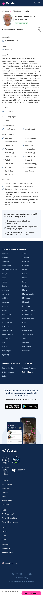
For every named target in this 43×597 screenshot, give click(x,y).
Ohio (24, 322)
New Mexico (27, 314)
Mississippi (6, 302)
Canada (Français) (29, 368)
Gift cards (5, 505)
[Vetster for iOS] (13, 406)
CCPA (4, 539)
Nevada (4, 310)
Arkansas (26, 258)
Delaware (26, 266)
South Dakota (27, 334)
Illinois (24, 278)
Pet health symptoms (10, 522)
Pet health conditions (10, 518)
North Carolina (28, 318)
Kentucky (25, 286)
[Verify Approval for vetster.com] (15, 460)
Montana (5, 306)
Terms (4, 535)
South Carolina (7, 334)
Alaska (24, 254)
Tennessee (6, 338)
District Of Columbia (9, 270)
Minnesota (26, 298)
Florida (25, 270)
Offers (4, 497)
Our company (7, 484)
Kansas (4, 286)
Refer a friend (7, 501)
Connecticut (6, 266)
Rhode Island (27, 330)
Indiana (4, 282)
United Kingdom (8, 372)
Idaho (4, 278)
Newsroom (6, 488)
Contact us (6, 549)
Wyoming (5, 355)
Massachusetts (28, 294)
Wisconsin (26, 351)
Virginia (4, 347)
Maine (24, 290)
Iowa (24, 282)
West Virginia (6, 351)
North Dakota (7, 322)
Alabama (5, 254)
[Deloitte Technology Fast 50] (18, 470)
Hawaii (24, 274)
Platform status (7, 553)
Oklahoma (5, 326)
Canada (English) (8, 368)
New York (5, 318)
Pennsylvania (7, 330)
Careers (5, 492)
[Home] (9, 3)
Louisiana (5, 290)
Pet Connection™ (8, 514)
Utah (3, 343)
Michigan (5, 298)
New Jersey (6, 314)
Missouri (25, 302)
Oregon (25, 326)
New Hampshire (28, 310)
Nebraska (26, 306)
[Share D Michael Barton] (39, 29)
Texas (24, 338)
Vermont (25, 343)
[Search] (35, 3)
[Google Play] (30, 406)
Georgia (5, 274)
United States (27, 372)
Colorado (25, 262)
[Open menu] (39, 3)
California (5, 262)
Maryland (5, 294)
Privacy (4, 531)
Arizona (5, 258)
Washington (26, 347)
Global (4, 376)
